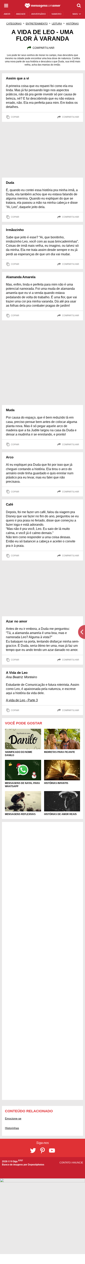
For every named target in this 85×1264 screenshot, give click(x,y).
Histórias (72, 23)
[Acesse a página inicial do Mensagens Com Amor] (42, 5)
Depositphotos (36, 1164)
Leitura (57, 23)
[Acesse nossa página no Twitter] (33, 1150)
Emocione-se (13, 1118)
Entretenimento (37, 23)
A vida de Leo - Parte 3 (22, 700)
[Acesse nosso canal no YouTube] (52, 1150)
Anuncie (77, 1162)
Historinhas (12, 1128)
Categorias (14, 23)
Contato (65, 1162)
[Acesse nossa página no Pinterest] (42, 1150)
